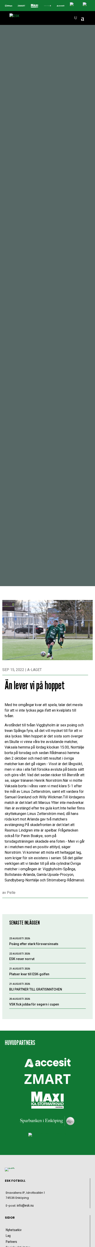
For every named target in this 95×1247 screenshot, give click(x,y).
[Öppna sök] (75, 18)
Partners (11, 1242)
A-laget (34, 670)
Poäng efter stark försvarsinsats (33, 944)
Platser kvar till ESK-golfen (29, 974)
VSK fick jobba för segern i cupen (34, 1004)
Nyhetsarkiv (13, 1230)
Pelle (11, 892)
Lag (8, 1236)
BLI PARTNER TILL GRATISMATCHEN (35, 989)
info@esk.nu (25, 1205)
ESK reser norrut (21, 959)
